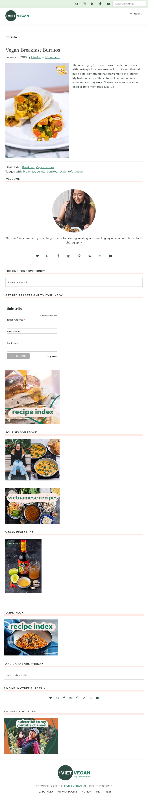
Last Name (13, 343)
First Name (13, 331)
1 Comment (52, 57)
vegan (79, 171)
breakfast (29, 171)
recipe (62, 171)
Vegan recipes (45, 167)
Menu (138, 13)
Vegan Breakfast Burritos (32, 50)
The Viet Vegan (71, 786)
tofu (70, 171)
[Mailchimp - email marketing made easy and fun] (51, 356)
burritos (52, 171)
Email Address (16, 319)
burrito (41, 171)
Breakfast (28, 167)
